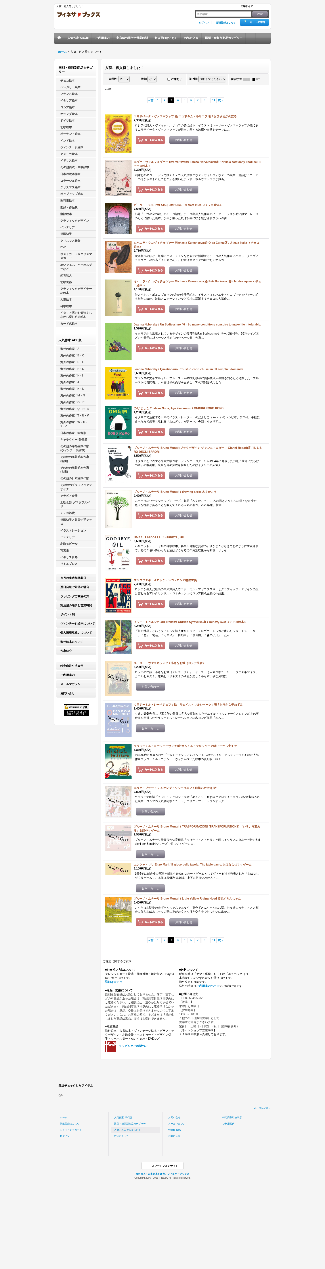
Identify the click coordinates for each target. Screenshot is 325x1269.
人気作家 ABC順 (123, 1117)
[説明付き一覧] (257, 79)
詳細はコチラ (113, 982)
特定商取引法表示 (71, 666)
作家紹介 (66, 651)
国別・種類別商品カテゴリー (130, 1123)
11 (213, 100)
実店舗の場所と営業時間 (76, 605)
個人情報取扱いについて (76, 632)
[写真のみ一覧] (247, 79)
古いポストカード (124, 1136)
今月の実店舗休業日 (73, 578)
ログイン (204, 22)
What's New (174, 1129)
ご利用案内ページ (207, 985)
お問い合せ (67, 693)
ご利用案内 (67, 675)
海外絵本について (71, 641)
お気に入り (174, 1136)
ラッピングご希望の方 (74, 596)
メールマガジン (70, 684)
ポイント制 (67, 614)
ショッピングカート (71, 1129)
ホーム (63, 1117)
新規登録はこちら (226, 22)
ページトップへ (262, 1108)
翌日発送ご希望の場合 (74, 587)
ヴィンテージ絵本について (77, 623)
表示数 (113, 78)
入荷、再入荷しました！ (127, 1129)
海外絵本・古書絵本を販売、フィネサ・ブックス (162, 1173)
